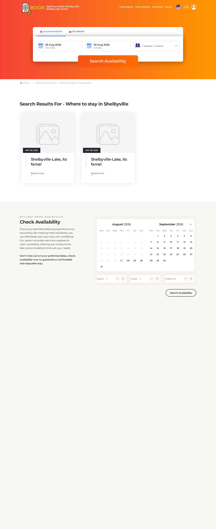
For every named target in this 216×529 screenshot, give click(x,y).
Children (169, 279)
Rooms (100, 279)
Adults (134, 279)
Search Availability (108, 61)
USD (186, 7)
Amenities (157, 7)
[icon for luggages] (178, 7)
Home (26, 82)
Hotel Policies (142, 7)
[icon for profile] (193, 7)
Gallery (168, 7)
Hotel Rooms (125, 7)
